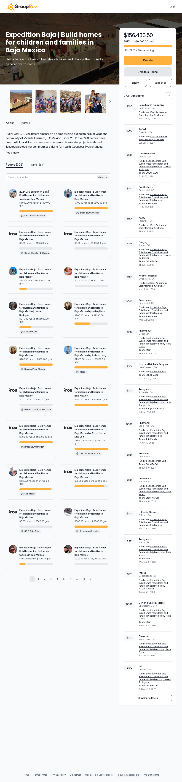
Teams (36, 164)
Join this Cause (148, 72)
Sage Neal (29, 493)
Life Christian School (34, 215)
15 (84, 578)
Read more (12, 152)
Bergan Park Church (34, 369)
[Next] (91, 579)
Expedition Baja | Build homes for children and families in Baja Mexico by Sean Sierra (155, 648)
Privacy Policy (59, 774)
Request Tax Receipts (128, 774)
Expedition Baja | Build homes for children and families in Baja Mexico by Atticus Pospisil (153, 584)
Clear (101, 177)
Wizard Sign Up (151, 774)
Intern (82, 372)
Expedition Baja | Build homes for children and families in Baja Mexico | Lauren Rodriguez (155, 165)
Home (26, 774)
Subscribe (160, 82)
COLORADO (30, 331)
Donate (148, 60)
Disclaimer (75, 774)
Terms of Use (40, 774)
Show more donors (148, 698)
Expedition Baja (158, 371)
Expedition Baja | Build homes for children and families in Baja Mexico (153, 197)
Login (173, 6)
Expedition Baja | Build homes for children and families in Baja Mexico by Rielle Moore (155, 342)
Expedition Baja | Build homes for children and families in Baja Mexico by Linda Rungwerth (155, 400)
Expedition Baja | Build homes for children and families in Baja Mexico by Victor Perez (155, 490)
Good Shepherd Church (36, 253)
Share (135, 82)
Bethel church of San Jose (37, 409)
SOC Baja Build (31, 531)
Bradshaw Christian (89, 212)
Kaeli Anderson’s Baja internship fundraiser (153, 113)
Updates (27, 123)
